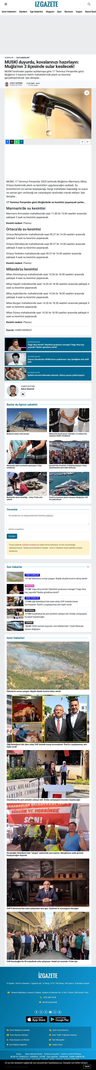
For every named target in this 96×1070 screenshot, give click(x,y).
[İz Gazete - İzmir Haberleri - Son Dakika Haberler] (46, 4)
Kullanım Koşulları (51, 1054)
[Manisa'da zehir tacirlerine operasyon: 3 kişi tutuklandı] (27, 452)
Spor (59, 11)
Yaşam (79, 11)
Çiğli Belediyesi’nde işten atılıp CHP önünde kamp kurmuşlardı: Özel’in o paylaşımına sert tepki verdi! (51, 603)
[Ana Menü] (6, 4)
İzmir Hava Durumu (60, 1030)
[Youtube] (50, 1012)
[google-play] (59, 1019)
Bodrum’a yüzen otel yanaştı (18, 434)
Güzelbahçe (30, 610)
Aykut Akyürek (27, 389)
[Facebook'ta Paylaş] (7, 142)
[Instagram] (46, 1012)
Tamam (87, 1066)
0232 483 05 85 (50, 997)
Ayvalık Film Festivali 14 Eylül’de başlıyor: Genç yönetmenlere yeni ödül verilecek (68, 467)
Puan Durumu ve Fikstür (19, 1040)
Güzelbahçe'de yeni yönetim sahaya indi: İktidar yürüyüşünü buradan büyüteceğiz (56, 615)
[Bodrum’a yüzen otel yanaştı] (27, 420)
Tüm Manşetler (58, 1040)
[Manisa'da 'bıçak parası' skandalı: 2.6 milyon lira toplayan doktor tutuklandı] (69, 420)
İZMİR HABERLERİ (32, 575)
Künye (18, 1054)
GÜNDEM (29, 622)
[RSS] (60, 1012)
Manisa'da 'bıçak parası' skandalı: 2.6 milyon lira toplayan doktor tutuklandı (68, 435)
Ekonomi (68, 11)
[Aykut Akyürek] (13, 390)
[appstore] (36, 1019)
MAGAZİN (29, 586)
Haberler (9, 58)
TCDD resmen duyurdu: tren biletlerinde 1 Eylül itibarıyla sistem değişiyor (54, 628)
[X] (41, 1012)
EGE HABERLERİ (22, 58)
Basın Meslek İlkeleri (34, 1054)
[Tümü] (88, 567)
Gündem (23, 11)
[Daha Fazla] (21, 142)
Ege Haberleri (36, 11)
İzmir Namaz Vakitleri (19, 1035)
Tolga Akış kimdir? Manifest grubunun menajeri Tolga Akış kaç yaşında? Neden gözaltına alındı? (55, 591)
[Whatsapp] (55, 1012)
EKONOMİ (64, 1057)
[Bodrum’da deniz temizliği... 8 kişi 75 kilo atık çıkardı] (27, 483)
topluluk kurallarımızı (31, 545)
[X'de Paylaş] (12, 142)
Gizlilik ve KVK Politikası (71, 1054)
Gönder (12, 536)
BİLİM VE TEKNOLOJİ (19, 1057)
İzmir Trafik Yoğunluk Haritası (64, 1035)
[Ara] (89, 4)
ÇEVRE (42, 1057)
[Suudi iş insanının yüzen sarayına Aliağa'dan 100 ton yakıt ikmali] (69, 483)
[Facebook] (36, 1012)
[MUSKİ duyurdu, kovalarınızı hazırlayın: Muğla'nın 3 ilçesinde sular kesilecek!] (48, 113)
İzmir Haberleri (9, 11)
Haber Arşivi (57, 1045)
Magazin (50, 11)
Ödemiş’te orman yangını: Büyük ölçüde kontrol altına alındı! (56, 578)
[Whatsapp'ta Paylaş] (16, 142)
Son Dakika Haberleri (18, 1045)
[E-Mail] (23, 394)
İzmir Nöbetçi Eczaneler (20, 1030)
